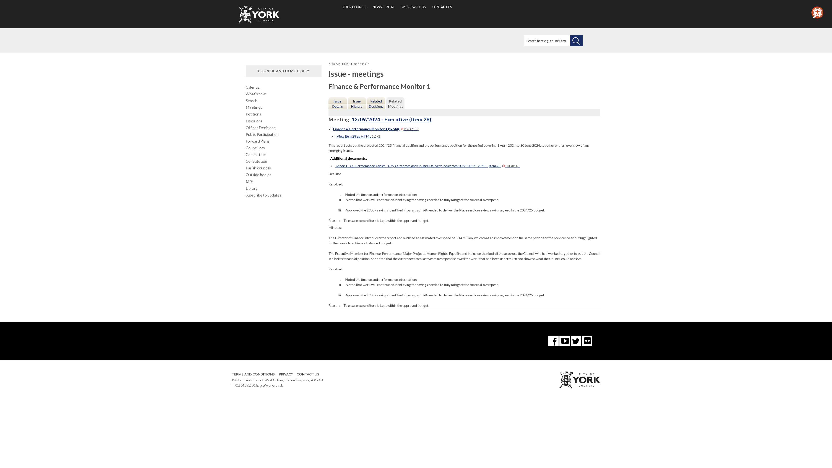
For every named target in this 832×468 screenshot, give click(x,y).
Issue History (356, 103)
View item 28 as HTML (358, 136)
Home (355, 64)
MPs (250, 181)
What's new (256, 94)
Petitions (253, 114)
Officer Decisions (260, 127)
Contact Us (308, 374)
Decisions (254, 121)
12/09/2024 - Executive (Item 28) (391, 119)
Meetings (254, 107)
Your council (354, 7)
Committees (256, 154)
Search (251, 100)
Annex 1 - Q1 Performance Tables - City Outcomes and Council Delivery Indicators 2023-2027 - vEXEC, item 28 (427, 166)
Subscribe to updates (263, 195)
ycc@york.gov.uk (271, 385)
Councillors (255, 148)
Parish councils (258, 168)
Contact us (442, 7)
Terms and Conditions (253, 374)
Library (252, 188)
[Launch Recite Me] (817, 12)
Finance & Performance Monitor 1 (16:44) (376, 129)
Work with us (413, 7)
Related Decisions (376, 103)
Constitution (256, 161)
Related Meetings (395, 103)
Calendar (253, 87)
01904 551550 (245, 385)
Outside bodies (258, 174)
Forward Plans (258, 141)
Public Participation (262, 134)
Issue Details (337, 103)
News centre (383, 7)
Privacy (286, 374)
